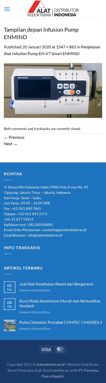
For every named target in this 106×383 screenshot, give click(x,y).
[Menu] (7, 9)
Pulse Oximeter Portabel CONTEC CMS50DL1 (60, 322)
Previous (14, 137)
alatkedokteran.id (50, 364)
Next (10, 143)
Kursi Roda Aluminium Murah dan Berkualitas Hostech (59, 303)
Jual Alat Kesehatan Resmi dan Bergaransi (56, 283)
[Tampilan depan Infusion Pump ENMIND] (53, 89)
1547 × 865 (66, 46)
